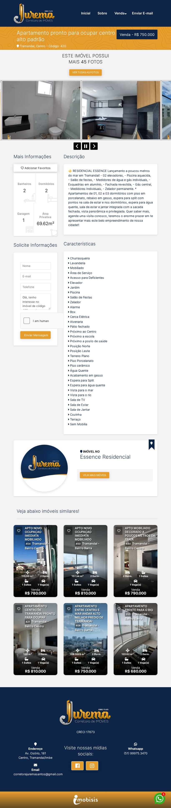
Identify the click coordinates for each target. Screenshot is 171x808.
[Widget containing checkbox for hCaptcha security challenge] (51, 321)
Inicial (85, 13)
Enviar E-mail (142, 13)
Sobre (102, 13)
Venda (119, 13)
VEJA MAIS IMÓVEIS (94, 475)
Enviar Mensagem (36, 335)
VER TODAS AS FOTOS (85, 72)
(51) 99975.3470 (135, 753)
